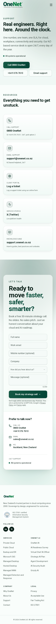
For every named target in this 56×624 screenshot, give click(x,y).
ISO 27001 (35, 605)
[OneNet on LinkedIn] (5, 529)
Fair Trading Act (37, 600)
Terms (19, 405)
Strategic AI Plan (38, 557)
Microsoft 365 (9, 557)
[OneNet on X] (11, 529)
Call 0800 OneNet (16, 65)
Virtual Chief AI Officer (40, 552)
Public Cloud (8, 547)
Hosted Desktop (10, 566)
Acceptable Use (37, 596)
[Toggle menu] (51, 5)
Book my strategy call (26, 394)
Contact (6, 605)
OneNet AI (35, 543)
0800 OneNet (19, 428)
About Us (7, 596)
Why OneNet (8, 591)
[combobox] (28, 369)
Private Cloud (9, 543)
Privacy (34, 591)
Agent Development (39, 561)
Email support (40, 73)
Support (6, 600)
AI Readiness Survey (39, 547)
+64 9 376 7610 (15, 73)
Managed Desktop (11, 561)
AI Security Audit (38, 566)
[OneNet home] (13, 5)
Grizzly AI (35, 570)
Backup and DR (9, 552)
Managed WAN (9, 570)
